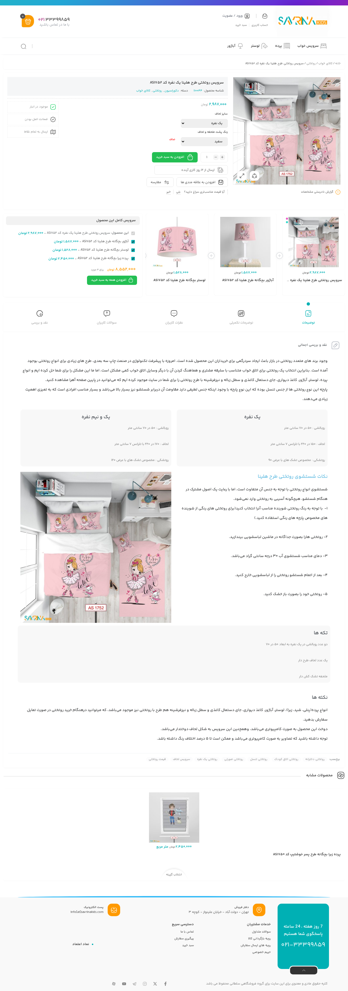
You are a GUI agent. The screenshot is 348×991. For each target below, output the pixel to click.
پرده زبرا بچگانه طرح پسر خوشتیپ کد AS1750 (307, 854)
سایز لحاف (221, 114)
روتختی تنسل (258, 759)
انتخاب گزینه (174, 874)
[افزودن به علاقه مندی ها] (311, 291)
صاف (172, 139)
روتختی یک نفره (207, 759)
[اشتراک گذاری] (254, 176)
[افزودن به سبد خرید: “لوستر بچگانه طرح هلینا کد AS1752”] (192, 291)
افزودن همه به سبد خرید (108, 280)
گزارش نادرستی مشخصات (317, 192)
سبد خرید (241, 25)
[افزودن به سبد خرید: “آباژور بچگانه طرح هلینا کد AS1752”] (260, 291)
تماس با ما (187, 932)
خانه (338, 63)
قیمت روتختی (157, 759)
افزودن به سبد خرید (170, 157)
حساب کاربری (259, 25)
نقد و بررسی (39, 322)
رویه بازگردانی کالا (259, 938)
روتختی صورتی (233, 759)
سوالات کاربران (107, 322)
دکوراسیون (171, 90)
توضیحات (308, 322)
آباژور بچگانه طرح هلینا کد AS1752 (248, 280)
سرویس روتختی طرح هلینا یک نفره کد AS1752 (307, 280)
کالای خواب (325, 63)
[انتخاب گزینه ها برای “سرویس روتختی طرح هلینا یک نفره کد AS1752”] (328, 291)
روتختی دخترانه (315, 759)
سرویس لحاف (181, 759)
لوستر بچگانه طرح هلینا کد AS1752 (179, 280)
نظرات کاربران (174, 322)
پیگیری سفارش (184, 938)
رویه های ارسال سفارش (256, 945)
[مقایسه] (319, 291)
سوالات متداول (261, 932)
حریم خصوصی (261, 952)
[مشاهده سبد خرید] (28, 21)
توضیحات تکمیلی (241, 322)
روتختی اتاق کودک (286, 759)
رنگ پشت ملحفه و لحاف (213, 132)
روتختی (311, 63)
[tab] (308, 318)
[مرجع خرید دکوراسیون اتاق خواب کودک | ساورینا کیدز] (302, 21)
